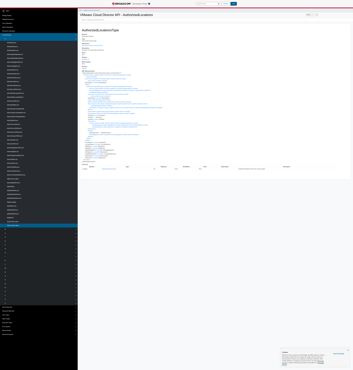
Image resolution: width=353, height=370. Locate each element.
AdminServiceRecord (13, 124)
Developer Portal (140, 4)
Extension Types (7, 322)
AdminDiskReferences (14, 77)
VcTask (92, 123)
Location (86, 75)
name (88, 77)
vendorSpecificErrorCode (98, 105)
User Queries (6, 326)
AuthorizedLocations (13, 225)
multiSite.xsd (85, 59)
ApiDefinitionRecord (13, 190)
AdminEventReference (14, 85)
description (128, 123)
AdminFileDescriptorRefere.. (15, 97)
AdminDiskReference (13, 74)
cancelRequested (94, 92)
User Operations (7, 23)
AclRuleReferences (13, 50)
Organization (92, 113)
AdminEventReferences (14, 89)
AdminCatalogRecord (13, 66)
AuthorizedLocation (12, 221)
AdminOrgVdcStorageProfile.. (16, 109)
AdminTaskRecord (12, 140)
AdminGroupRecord (13, 101)
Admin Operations (7, 27)
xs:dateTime (117, 90)
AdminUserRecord (12, 144)
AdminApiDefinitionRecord (15, 54)
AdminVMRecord (12, 159)
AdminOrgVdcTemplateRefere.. (16, 116)
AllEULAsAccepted (12, 179)
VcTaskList (91, 121)
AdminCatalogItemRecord (15, 62)
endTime (124, 90)
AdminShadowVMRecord (14, 136)
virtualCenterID (96, 127)
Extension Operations (8, 31)
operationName (126, 88)
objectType (124, 125)
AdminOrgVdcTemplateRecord (16, 112)
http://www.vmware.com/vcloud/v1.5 (92, 45)
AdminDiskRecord (12, 70)
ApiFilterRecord (11, 206)
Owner (90, 102)
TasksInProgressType (99, 100)
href (90, 75)
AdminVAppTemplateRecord (15, 155)
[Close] (348, 350)
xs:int (129, 104)
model (98, 80)
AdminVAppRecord (12, 151)
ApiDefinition (10, 186)
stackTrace (95, 104)
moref (106, 123)
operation (112, 88)
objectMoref (137, 125)
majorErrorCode (122, 104)
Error (89, 104)
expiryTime (139, 90)
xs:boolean (103, 92)
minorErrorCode (136, 104)
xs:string (105, 75)
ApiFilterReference (12, 210)
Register (225, 3)
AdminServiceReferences (14, 132)
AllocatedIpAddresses (13, 182)
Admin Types (6, 319)
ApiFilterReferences (13, 214)
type (101, 75)
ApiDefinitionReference (14, 194)
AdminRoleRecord (12, 120)
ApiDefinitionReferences (14, 198)
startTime (110, 90)
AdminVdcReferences (13, 171)
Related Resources (8, 19)
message (107, 104)
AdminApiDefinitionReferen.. (15, 58)
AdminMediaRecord (13, 105)
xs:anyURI (96, 75)
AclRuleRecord (11, 42)
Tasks (87, 84)
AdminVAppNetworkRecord (15, 147)
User (89, 111)
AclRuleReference (12, 46)
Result (90, 131)
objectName (110, 125)
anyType (84, 68)
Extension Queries (7, 334)
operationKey (121, 75)
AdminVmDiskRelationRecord (16, 175)
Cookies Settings (338, 353)
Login (233, 3)
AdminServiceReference (14, 128)
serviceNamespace (94, 90)
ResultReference (95, 134)
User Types (5, 315)
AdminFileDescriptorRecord (15, 93)
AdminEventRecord (13, 81)
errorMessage (96, 125)
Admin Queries (6, 330)
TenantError (93, 107)
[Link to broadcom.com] (121, 3)
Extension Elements (8, 311)
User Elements (6, 35)
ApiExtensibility (11, 202)
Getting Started (6, 15)
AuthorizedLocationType (109, 169)
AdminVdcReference (13, 167)
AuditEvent (10, 217)
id (109, 75)
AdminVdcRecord (12, 163)
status (101, 88)
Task (88, 86)
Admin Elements (7, 307)
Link (86, 78)
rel (88, 80)
